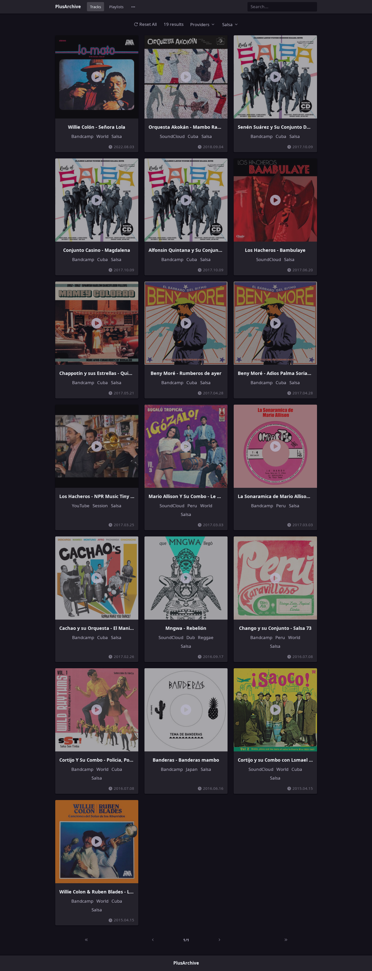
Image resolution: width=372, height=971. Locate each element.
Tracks (95, 6)
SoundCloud (172, 136)
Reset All (148, 24)
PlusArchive (68, 6)
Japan (192, 769)
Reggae (205, 637)
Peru (192, 506)
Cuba (193, 136)
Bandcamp (82, 136)
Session (100, 506)
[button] (133, 6)
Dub (190, 637)
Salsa (116, 136)
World (102, 136)
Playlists (116, 6)
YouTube (80, 506)
